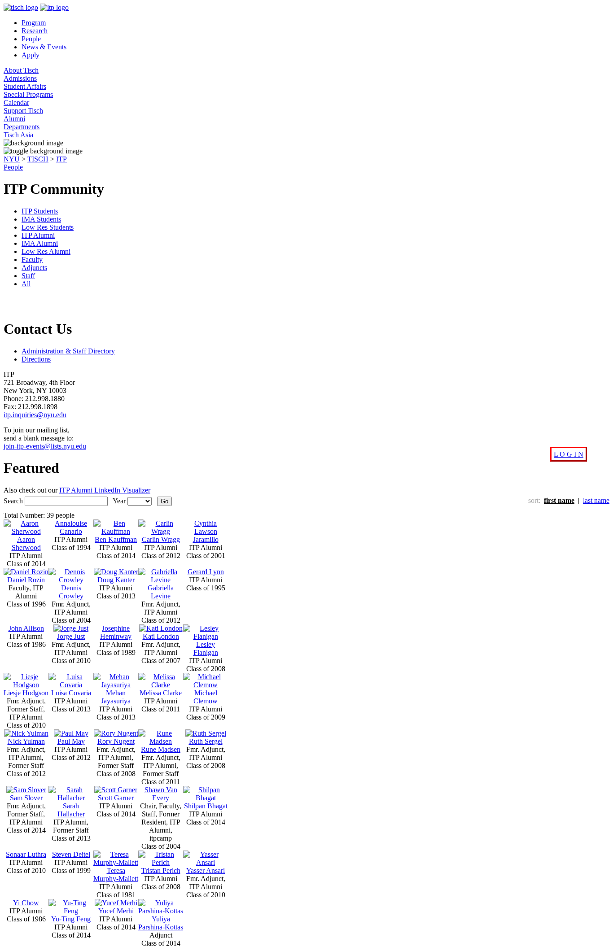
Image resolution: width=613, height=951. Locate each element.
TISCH (37, 159)
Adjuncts (34, 267)
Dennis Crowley (71, 592)
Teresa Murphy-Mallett (115, 874)
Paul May (71, 741)
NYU (12, 159)
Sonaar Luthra (26, 854)
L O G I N (568, 454)
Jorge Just (71, 636)
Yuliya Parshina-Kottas (160, 923)
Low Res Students (48, 227)
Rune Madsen (160, 749)
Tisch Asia (18, 135)
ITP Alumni (38, 235)
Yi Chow (26, 903)
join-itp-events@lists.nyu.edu (45, 446)
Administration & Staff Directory (68, 351)
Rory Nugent (116, 741)
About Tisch (21, 70)
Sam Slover (26, 798)
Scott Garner (116, 798)
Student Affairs (25, 86)
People (31, 39)
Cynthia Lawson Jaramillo (206, 531)
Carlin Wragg (161, 539)
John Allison (26, 628)
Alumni (14, 118)
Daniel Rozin (26, 580)
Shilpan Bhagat (206, 806)
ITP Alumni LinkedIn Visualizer (104, 490)
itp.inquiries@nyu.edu (35, 415)
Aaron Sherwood (26, 543)
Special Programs (28, 94)
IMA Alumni (40, 243)
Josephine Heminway (115, 632)
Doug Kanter (116, 580)
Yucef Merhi (116, 911)
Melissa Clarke (161, 693)
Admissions (20, 78)
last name (596, 500)
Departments (21, 127)
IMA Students (41, 219)
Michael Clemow (205, 697)
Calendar (16, 102)
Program (34, 22)
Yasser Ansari (205, 870)
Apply (30, 55)
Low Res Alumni (46, 251)
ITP (61, 159)
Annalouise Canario (71, 527)
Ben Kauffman (116, 539)
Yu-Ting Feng (71, 919)
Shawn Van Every (160, 794)
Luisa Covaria (71, 693)
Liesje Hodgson (26, 693)
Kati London (161, 636)
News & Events (44, 47)
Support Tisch (23, 110)
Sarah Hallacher (71, 810)
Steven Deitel (71, 854)
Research (35, 31)
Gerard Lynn (206, 572)
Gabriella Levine (161, 592)
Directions (36, 359)
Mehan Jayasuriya (116, 697)
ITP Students (40, 211)
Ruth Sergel (206, 741)
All (26, 284)
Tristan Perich (160, 870)
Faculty (32, 259)
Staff (28, 275)
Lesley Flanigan (205, 648)
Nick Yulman (26, 741)
